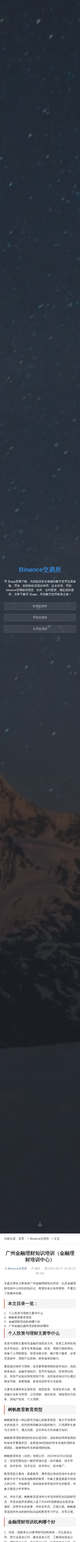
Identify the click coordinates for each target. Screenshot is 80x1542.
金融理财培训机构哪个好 (24, 1321)
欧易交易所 (40, 606)
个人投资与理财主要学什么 (26, 1313)
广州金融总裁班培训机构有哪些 (29, 1326)
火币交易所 (40, 628)
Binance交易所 (39, 1238)
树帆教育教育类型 (20, 1317)
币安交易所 (40, 617)
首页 (21, 1238)
